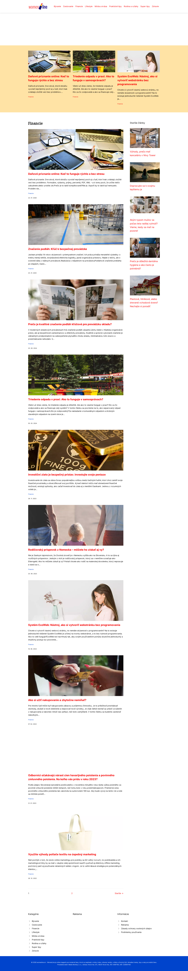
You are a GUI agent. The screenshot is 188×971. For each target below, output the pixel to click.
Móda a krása (101, 6)
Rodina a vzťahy (131, 6)
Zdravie (155, 6)
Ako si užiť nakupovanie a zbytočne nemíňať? (57, 700)
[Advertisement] (94, 29)
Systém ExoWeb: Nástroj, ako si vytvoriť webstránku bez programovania (137, 80)
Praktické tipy (115, 6)
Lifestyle (88, 6)
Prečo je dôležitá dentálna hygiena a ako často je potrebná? (144, 265)
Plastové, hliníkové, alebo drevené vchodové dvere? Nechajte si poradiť (144, 303)
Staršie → (119, 893)
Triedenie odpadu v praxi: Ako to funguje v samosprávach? (65, 399)
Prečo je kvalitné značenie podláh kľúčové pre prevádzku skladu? (70, 324)
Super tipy (145, 6)
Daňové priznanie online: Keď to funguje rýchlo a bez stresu (66, 173)
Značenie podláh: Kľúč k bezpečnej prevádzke (57, 249)
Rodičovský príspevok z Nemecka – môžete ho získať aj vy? (66, 549)
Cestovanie (68, 6)
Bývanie (57, 6)
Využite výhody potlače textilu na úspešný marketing (62, 854)
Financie (79, 6)
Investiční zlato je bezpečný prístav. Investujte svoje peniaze (67, 474)
